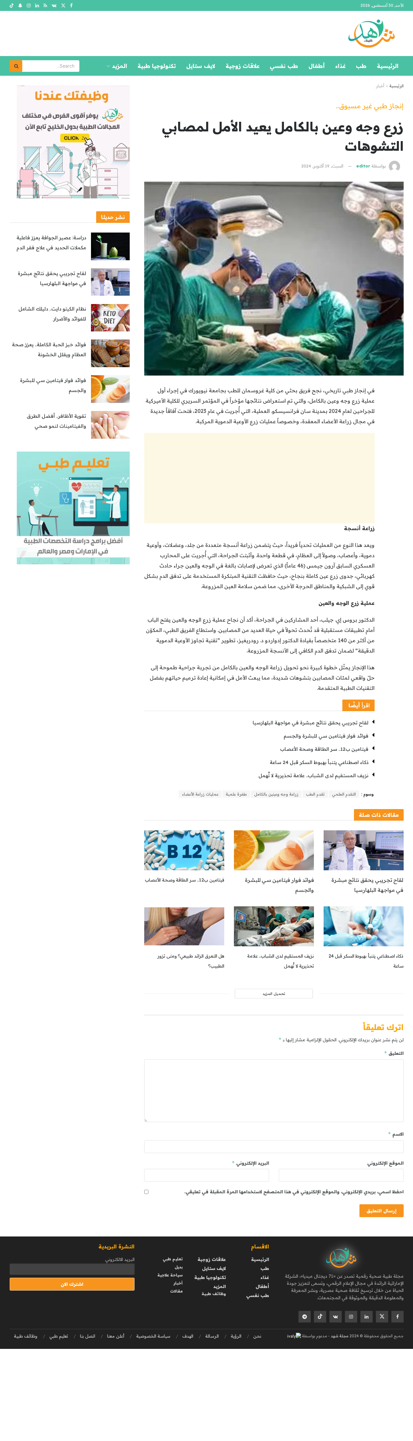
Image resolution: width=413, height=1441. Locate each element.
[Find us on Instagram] (29, 5)
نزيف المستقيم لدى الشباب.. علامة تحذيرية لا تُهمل (313, 775)
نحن (257, 1336)
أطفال (316, 65)
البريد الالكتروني (120, 1259)
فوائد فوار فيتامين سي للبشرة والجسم (326, 736)
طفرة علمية (236, 794)
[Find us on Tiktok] (320, 1316)
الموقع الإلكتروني (385, 1163)
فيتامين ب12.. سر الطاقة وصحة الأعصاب (324, 749)
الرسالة (212, 1336)
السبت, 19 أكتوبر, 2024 (322, 165)
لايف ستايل (200, 65)
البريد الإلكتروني (250, 1163)
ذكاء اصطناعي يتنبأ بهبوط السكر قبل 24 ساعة (319, 762)
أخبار (380, 85)
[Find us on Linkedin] (366, 1316)
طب (361, 65)
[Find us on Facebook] (71, 5)
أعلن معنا (115, 1336)
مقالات (176, 1291)
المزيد (119, 65)
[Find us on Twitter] (63, 5)
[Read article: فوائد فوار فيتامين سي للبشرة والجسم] (274, 850)
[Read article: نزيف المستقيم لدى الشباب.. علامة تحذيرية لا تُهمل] (274, 926)
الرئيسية (387, 65)
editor (363, 165)
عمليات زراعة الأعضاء (200, 794)
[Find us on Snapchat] (20, 5)
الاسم (396, 1134)
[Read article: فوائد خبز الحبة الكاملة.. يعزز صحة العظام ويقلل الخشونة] (110, 353)
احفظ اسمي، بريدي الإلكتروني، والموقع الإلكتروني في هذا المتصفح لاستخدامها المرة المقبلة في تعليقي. (294, 1192)
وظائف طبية (214, 1293)
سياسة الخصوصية (153, 1336)
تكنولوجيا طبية (156, 65)
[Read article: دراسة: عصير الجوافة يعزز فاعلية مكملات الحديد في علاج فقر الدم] (110, 246)
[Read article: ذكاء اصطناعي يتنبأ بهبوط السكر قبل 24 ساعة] (364, 926)
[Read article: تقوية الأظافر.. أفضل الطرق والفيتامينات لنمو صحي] (110, 425)
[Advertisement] (259, 478)
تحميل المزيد (274, 993)
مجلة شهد (339, 1335)
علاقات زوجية (243, 65)
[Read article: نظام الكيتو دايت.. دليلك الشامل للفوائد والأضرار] (110, 318)
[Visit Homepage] (371, 33)
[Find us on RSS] (45, 5)
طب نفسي (284, 65)
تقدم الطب (315, 794)
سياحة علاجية (170, 1275)
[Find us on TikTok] (12, 5)
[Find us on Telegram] (304, 1316)
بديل (179, 1266)
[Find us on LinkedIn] (37, 5)
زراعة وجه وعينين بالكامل (276, 794)
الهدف (187, 1336)
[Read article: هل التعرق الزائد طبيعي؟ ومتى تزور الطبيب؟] (184, 926)
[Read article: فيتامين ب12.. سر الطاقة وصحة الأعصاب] (184, 850)
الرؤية (236, 1336)
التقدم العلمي (344, 794)
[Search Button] (16, 66)
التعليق (394, 1053)
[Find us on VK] (54, 5)
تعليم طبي (173, 1258)
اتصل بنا (87, 1336)
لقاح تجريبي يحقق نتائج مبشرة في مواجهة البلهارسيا (310, 723)
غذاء (340, 65)
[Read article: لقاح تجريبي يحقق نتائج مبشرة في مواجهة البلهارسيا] (364, 850)
